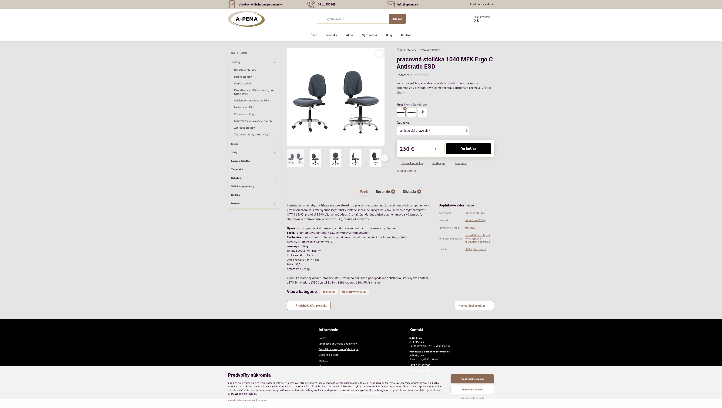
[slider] (421, 74)
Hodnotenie (404, 75)
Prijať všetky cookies (472, 379)
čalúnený (470, 228)
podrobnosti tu (402, 390)
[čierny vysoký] (411, 112)
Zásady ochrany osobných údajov (247, 400)
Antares (411, 170)
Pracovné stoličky (475, 213)
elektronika (479, 249)
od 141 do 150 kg (475, 220)
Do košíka (468, 148)
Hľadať (397, 19)
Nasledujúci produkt (471, 305)
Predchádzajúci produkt (311, 305)
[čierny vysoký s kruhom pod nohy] (422, 112)
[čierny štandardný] (401, 112)
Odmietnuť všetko (472, 389)
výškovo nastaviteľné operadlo (477, 240)
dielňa (468, 249)
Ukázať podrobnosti (472, 398)
